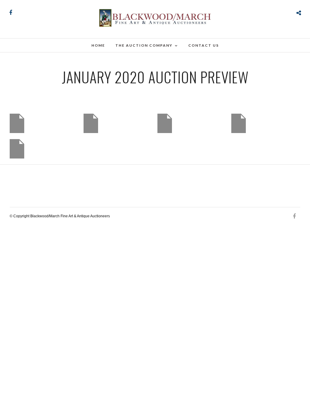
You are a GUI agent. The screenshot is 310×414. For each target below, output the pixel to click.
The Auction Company (144, 45)
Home (98, 45)
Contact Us (203, 45)
